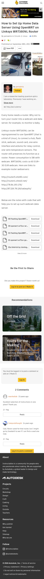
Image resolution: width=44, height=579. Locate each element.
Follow (17, 90)
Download (35, 219)
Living (5, 506)
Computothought (15, 423)
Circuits (17, 36)
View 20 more (22, 253)
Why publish (8, 524)
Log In (22, 380)
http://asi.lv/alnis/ (14, 107)
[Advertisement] (22, 13)
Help (4, 531)
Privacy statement (11, 567)
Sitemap (6, 534)
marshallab (12, 396)
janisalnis (8, 36)
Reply (22, 414)
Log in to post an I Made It (22, 287)
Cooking (6, 502)
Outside (6, 509)
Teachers (6, 513)
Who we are (7, 537)
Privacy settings (27, 567)
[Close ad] (41, 10)
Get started (7, 527)
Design (5, 495)
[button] (2, 3)
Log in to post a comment (22, 451)
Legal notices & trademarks (15, 574)
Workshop (7, 492)
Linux (25, 36)
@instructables (12, 549)
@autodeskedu (12, 554)
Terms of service (29, 563)
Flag (7, 410)
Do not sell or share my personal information (22, 570)
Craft (4, 499)
